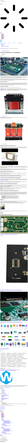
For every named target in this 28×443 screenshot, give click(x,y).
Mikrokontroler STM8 (17, 358)
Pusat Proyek (3, 396)
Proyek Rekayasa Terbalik (7, 423)
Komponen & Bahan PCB (5, 48)
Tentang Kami (3, 391)
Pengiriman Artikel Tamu (4, 395)
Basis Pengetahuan (4, 424)
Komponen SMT (3, 357)
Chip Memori (19, 353)
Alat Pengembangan (9, 353)
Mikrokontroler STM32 (24, 358)
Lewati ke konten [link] (2, 0)
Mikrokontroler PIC (10, 358)
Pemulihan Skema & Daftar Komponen (8, 422)
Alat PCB (3, 431)
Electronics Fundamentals (15, 354)
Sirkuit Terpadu (3, 365)
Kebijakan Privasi (2, 406)
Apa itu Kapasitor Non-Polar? (4, 348)
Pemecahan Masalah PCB (11, 361)
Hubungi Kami (3, 390)
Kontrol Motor (15, 357)
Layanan (3, 419)
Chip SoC (24, 353)
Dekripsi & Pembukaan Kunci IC (7, 420)
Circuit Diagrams (3, 354)
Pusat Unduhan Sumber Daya (7, 425)
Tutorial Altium (19, 366)
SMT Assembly (20, 365)
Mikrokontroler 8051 (21, 357)
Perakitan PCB (16, 362)
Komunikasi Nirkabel (9, 357)
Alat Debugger (3, 353)
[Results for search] (14, 18)
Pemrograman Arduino (18, 361)
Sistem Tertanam (9, 365)
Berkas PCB (14, 353)
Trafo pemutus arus (2, 181)
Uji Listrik (24, 366)
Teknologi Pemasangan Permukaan (11, 366)
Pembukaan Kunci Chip (4, 361)
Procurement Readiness (22, 362)
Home (1, 48)
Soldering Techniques (3, 366)
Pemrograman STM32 (9, 362)
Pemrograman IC (3, 362)
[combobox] (3, 4)
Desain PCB (8, 354)
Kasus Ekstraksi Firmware (7, 421)
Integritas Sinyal (22, 354)
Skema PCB (14, 365)
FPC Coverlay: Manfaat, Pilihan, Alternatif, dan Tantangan (8, 234)
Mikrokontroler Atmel (3, 358)
